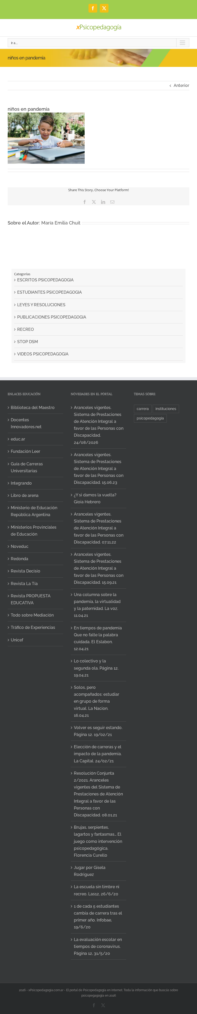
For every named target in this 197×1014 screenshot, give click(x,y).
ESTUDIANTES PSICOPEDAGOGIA (49, 292)
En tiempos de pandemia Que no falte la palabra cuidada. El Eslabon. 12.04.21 (98, 638)
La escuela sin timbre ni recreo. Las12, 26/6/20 (96, 890)
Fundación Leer (25, 451)
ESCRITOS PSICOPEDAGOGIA (45, 280)
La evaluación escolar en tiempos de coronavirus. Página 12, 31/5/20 (98, 946)
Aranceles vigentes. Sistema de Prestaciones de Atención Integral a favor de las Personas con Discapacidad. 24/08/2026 (98, 425)
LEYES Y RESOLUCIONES (41, 304)
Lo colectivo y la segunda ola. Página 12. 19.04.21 (96, 668)
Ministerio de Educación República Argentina (34, 511)
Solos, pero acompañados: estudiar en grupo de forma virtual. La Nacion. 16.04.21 (96, 701)
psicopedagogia (150, 418)
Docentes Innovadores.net (26, 423)
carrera (143, 408)
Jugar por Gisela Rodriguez (89, 871)
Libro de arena (24, 495)
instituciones (165, 408)
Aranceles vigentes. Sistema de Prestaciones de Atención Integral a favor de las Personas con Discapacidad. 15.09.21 (98, 568)
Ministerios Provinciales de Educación (33, 531)
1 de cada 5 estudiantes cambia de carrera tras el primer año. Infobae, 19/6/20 (98, 917)
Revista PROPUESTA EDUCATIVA (31, 599)
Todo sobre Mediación (32, 615)
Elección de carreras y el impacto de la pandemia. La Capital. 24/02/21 (98, 753)
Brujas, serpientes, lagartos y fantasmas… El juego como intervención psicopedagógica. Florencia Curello (98, 841)
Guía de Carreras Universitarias (27, 467)
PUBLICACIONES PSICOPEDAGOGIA (51, 317)
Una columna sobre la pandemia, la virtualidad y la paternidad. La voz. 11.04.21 (97, 605)
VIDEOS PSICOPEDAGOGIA (42, 354)
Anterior (181, 85)
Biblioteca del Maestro (33, 407)
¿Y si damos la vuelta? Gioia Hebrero (95, 498)
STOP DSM (27, 341)
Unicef (17, 640)
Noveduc (19, 546)
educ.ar (18, 439)
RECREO (25, 329)
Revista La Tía (24, 583)
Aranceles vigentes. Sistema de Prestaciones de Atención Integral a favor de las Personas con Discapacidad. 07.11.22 (98, 528)
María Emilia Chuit (60, 223)
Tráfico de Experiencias (33, 627)
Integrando (21, 483)
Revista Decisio (25, 571)
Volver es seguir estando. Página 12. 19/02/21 (98, 731)
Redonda (19, 558)
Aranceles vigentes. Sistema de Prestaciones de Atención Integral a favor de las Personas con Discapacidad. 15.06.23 (98, 468)
